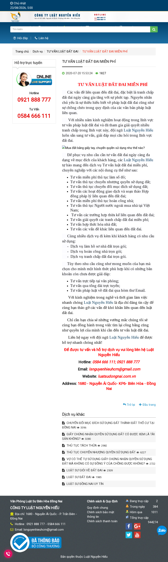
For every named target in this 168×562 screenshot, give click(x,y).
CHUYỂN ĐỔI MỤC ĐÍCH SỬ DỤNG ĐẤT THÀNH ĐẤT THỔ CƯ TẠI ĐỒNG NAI (108, 425)
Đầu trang (149, 405)
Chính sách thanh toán (102, 521)
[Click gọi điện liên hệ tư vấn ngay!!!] (8, 553)
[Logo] (58, 16)
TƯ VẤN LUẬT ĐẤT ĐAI (62, 51)
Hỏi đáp (22, 38)
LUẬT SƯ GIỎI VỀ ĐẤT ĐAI (89, 470)
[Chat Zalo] (162, 530)
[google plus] (137, 526)
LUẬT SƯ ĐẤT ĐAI (83, 477)
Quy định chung (97, 507)
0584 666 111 (34, 116)
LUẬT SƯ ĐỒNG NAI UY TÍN (84, 484)
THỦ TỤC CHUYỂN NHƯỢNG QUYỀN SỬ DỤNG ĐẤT (106, 452)
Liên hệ (43, 38)
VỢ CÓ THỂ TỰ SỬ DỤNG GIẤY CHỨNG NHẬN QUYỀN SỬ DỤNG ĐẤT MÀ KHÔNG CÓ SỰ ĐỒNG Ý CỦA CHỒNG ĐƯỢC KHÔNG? (108, 461)
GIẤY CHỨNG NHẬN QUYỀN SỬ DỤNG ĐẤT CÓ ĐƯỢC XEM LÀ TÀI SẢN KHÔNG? (108, 436)
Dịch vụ (38, 51)
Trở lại (130, 405)
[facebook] (129, 526)
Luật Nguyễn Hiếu (138, 130)
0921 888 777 (34, 100)
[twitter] (129, 535)
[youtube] (137, 535)
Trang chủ (22, 51)
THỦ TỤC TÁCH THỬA (86, 445)
